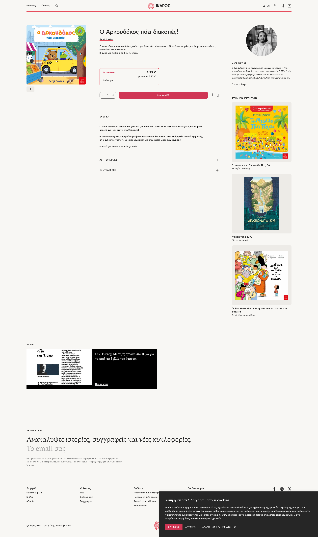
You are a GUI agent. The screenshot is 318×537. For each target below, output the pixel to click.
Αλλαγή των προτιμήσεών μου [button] (219, 527)
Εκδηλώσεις (86, 497)
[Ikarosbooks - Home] (159, 5)
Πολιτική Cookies (64, 526)
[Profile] (275, 6)
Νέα (82, 493)
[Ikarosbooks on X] (290, 489)
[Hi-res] (30, 89)
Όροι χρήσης (49, 526)
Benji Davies (106, 39)
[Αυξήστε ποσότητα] (113, 95)
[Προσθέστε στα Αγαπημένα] (217, 95)
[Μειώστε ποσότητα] (102, 95)
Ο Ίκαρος (45, 6)
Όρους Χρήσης (100, 462)
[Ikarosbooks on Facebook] (274, 489)
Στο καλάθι (163, 95)
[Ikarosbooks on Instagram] (282, 489)
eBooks (30, 501)
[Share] (212, 95)
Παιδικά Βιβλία (34, 493)
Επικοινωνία (140, 506)
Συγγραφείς (86, 501)
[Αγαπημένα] (282, 6)
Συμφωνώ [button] (173, 527)
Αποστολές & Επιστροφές (147, 493)
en (268, 6)
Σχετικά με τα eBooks (145, 501)
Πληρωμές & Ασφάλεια (146, 497)
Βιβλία (29, 497)
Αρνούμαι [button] (190, 527)
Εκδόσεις (31, 6)
